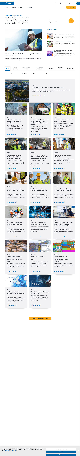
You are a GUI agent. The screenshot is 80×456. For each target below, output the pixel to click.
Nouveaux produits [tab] (60, 68)
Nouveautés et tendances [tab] (39, 68)
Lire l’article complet (37, 95)
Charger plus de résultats (40, 318)
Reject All (61, 452)
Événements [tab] (70, 68)
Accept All (61, 454)
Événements (30, 7)
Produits (13, 7)
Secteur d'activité (23, 73)
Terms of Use (6, 450)
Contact (71, 7)
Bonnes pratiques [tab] (15, 68)
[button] (61, 3)
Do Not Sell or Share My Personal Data (61, 449)
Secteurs (6, 7)
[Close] (78, 451)
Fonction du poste (10, 73)
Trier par (46, 73)
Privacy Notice (14, 450)
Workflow (34, 73)
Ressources (21, 7)
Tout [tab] (7, 68)
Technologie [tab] (50, 68)
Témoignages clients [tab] (26, 68)
